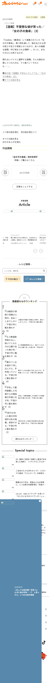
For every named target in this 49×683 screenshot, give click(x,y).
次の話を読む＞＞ (29, 132)
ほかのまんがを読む (11, 141)
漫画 (43, 17)
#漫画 (31, 243)
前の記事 (5, 172)
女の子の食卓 (7, 19)
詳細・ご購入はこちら (24, 160)
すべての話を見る (10, 138)
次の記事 (43, 172)
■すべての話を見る (11, 79)
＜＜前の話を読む (10, 132)
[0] (34, 4)
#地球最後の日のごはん (19, 243)
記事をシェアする (24, 186)
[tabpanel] (25, 227)
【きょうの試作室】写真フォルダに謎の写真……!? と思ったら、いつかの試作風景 (27, 592)
